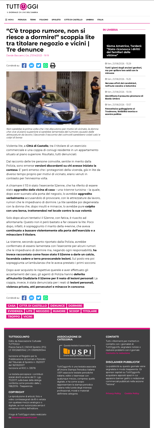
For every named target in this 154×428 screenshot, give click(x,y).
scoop (74, 311)
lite (29, 311)
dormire (75, 305)
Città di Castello (73, 19)
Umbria (90, 19)
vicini (27, 316)
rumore (59, 311)
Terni (33, 19)
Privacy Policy (113, 393)
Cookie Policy (132, 393)
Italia (100, 19)
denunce (57, 305)
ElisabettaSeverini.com (24, 417)
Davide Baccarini (15, 55)
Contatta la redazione (118, 353)
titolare (90, 311)
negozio (42, 311)
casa (12, 305)
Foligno (43, 19)
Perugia (22, 19)
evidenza (15, 311)
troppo (14, 316)
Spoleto (56, 19)
